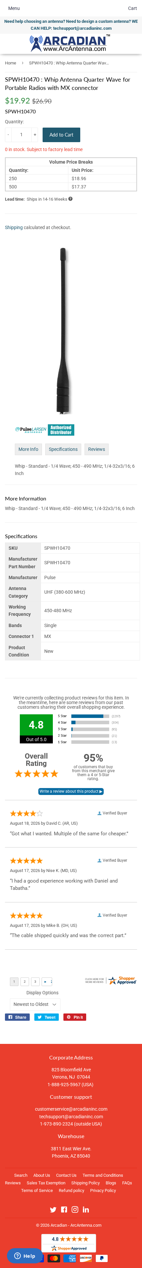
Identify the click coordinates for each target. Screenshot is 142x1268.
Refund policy (71, 1190)
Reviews (96, 449)
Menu (14, 8)
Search (20, 1175)
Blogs (111, 1182)
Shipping (14, 227)
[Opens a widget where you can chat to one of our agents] (25, 1256)
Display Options (42, 992)
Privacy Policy (103, 1190)
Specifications (63, 449)
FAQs (127, 1182)
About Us (41, 1175)
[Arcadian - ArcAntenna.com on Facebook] (64, 1210)
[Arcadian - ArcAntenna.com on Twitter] (53, 1210)
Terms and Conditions (103, 1175)
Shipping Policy (85, 1182)
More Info (28, 449)
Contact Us (66, 1175)
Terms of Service (37, 1190)
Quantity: (14, 121)
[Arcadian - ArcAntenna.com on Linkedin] (86, 1210)
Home (10, 62)
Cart (132, 8)
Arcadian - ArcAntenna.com (76, 1225)
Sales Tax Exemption (46, 1182)
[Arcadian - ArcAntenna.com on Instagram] (75, 1210)
